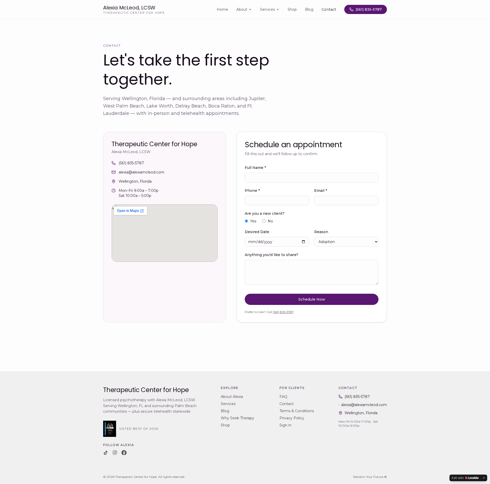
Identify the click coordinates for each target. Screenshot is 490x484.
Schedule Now (311, 299)
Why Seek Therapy (237, 418)
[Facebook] (124, 452)
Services (267, 9)
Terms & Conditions (296, 411)
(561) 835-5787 (369, 9)
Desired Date (257, 232)
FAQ (283, 396)
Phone (252, 190)
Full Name (255, 167)
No (270, 221)
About (241, 9)
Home (222, 9)
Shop (292, 9)
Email (320, 190)
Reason (321, 232)
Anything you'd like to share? (271, 254)
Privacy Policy (291, 418)
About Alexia (232, 396)
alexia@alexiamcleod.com (141, 172)
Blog (309, 9)
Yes (253, 221)
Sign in (285, 425)
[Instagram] (114, 452)
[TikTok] (105, 452)
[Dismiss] (484, 478)
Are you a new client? (265, 213)
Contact (329, 9)
